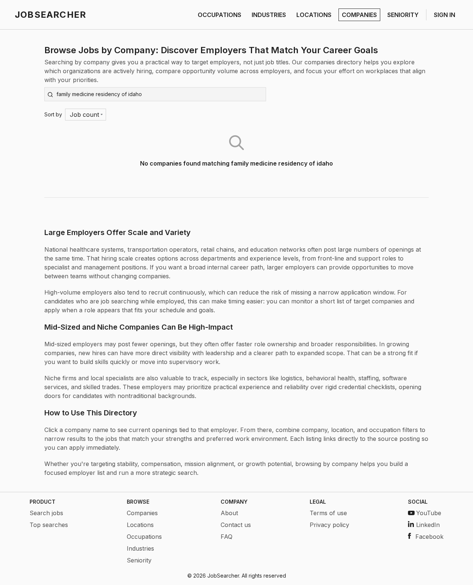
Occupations (144, 536)
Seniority (139, 560)
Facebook (429, 536)
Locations (140, 524)
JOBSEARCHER (50, 14)
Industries (140, 548)
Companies (142, 513)
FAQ (226, 536)
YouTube (428, 513)
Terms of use (328, 513)
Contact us (236, 524)
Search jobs (46, 513)
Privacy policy (329, 524)
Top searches (49, 524)
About (229, 513)
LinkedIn (428, 524)
